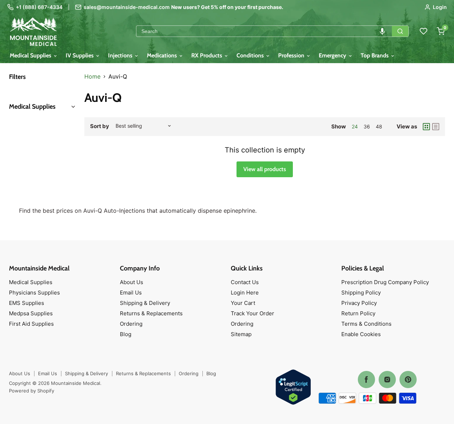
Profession (292, 55)
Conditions (251, 55)
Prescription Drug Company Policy (385, 282)
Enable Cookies (361, 334)
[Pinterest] (408, 379)
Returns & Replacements (151, 313)
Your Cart (243, 303)
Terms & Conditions (366, 323)
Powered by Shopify (31, 391)
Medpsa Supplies (31, 313)
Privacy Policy (359, 303)
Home (92, 76)
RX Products (207, 55)
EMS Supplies (26, 303)
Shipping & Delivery (145, 303)
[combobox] (264, 31)
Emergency (333, 55)
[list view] (435, 126)
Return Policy (358, 313)
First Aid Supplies (31, 323)
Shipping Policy (361, 292)
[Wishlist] (423, 31)
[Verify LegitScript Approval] (293, 387)
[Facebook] (366, 379)
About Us (131, 282)
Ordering (131, 323)
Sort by (99, 126)
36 (367, 126)
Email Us (131, 292)
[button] (382, 31)
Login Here (245, 292)
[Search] (400, 31)
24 (355, 126)
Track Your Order (252, 313)
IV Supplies (80, 55)
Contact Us (245, 282)
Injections (121, 55)
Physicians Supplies (34, 292)
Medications (162, 55)
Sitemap (241, 334)
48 (379, 126)
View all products (264, 169)
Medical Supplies (31, 55)
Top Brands (375, 55)
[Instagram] (387, 379)
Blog (125, 334)
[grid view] (426, 126)
